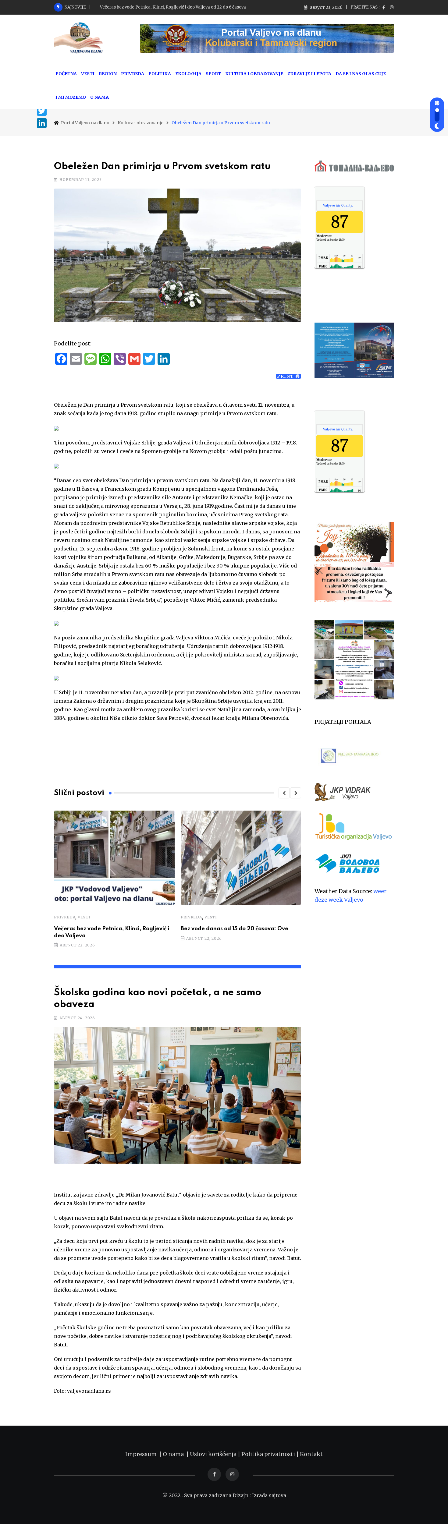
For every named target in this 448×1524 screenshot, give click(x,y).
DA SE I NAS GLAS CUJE (361, 73)
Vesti (84, 917)
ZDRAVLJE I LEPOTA (309, 73)
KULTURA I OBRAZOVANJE (254, 73)
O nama (174, 1454)
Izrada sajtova (269, 1495)
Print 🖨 (288, 376)
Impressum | (144, 1454)
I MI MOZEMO (70, 97)
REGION (108, 73)
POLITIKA (159, 73)
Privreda (64, 917)
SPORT (213, 73)
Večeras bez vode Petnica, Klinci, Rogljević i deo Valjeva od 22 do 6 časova (173, 7)
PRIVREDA (132, 73)
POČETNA (66, 73)
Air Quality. (338, 205)
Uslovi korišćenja (213, 1454)
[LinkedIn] (42, 123)
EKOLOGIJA (188, 73)
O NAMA (99, 97)
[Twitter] (42, 111)
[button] (284, 792)
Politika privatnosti (268, 1454)
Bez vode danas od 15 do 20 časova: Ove (234, 929)
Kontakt (311, 1454)
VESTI (87, 73)
